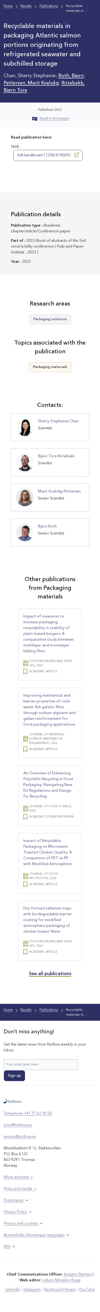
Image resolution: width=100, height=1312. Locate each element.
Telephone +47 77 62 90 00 (28, 1114)
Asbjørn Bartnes (78, 1275)
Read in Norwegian (54, 118)
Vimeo (69, 1290)
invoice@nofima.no (20, 1137)
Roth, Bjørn (71, 76)
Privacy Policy (15, 1212)
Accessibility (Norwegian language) (34, 1235)
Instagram (32, 1290)
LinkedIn (12, 1290)
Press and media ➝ (20, 1189)
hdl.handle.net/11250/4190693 (44, 155)
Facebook (53, 1290)
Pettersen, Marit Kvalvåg (31, 83)
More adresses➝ (18, 1177)
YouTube (87, 1290)
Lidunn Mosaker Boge (61, 1280)
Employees (14, 1200)
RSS (7, 1247)
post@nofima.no (18, 1125)
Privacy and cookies (21, 1224)
